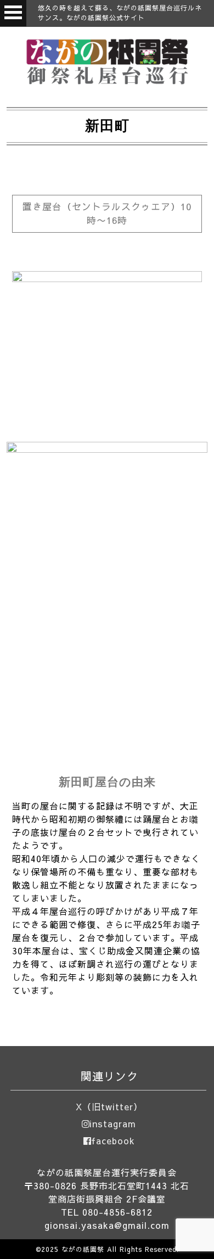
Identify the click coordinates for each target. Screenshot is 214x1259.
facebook (113, 1140)
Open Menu (13, 13)
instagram (112, 1123)
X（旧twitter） (109, 1106)
